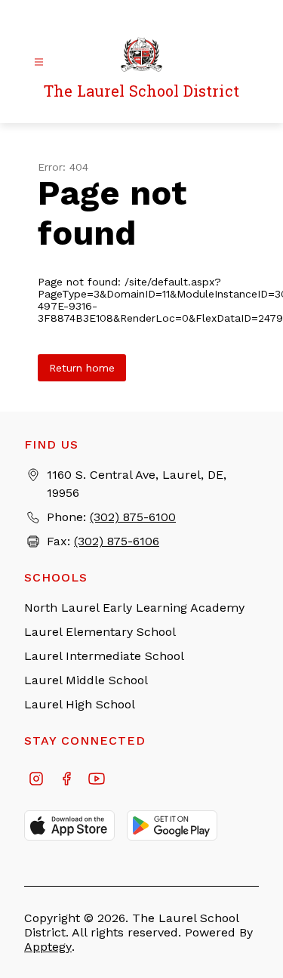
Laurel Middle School (86, 680)
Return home (82, 368)
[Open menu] (39, 62)
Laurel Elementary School (100, 632)
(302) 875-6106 (116, 541)
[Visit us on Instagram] (36, 780)
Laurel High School (79, 704)
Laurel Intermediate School (104, 656)
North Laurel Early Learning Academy (134, 607)
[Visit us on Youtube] (97, 780)
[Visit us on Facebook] (66, 780)
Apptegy (48, 946)
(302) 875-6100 (133, 517)
